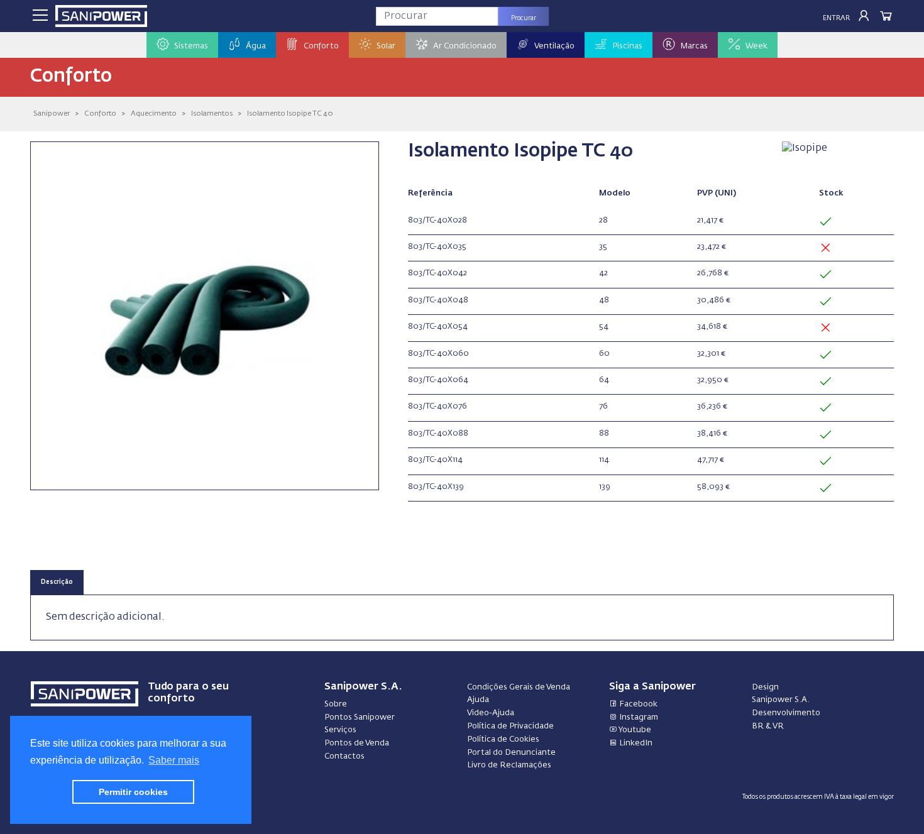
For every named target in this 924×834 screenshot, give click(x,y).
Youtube (634, 730)
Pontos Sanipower (359, 717)
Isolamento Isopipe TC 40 (290, 113)
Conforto (100, 113)
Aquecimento (154, 113)
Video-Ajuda (490, 713)
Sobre (335, 704)
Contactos (344, 756)
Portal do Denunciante (511, 753)
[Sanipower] (101, 16)
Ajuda (478, 700)
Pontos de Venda (356, 743)
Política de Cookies (503, 739)
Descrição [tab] (57, 582)
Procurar (523, 18)
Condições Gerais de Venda (518, 687)
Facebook (637, 704)
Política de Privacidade (510, 726)
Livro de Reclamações (509, 765)
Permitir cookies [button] (133, 792)
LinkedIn (634, 743)
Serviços (340, 730)
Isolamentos (212, 113)
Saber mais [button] (173, 760)
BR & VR (768, 726)
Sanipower (51, 113)
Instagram (637, 717)
